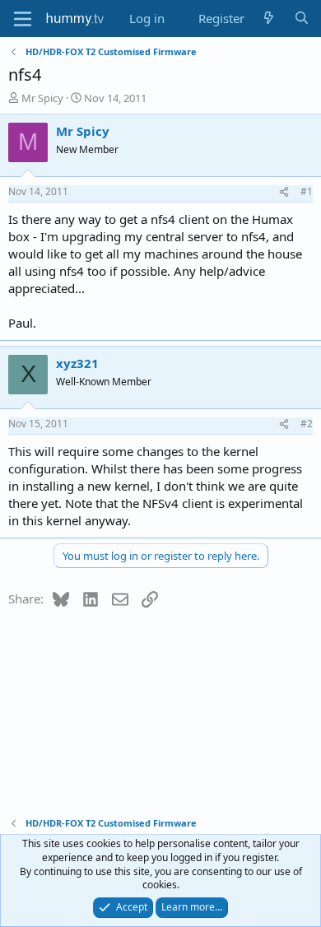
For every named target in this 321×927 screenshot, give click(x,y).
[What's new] (269, 18)
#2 (306, 424)
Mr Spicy (42, 98)
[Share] (284, 192)
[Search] (302, 18)
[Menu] (22, 19)
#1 (306, 191)
